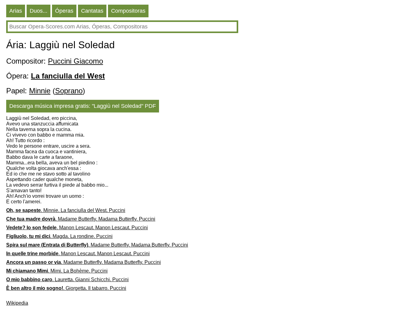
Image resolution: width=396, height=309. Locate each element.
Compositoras (128, 11)
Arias (15, 11)
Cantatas (92, 11)
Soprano (69, 91)
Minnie (39, 91)
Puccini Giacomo (75, 61)
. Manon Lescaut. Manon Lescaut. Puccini (77, 227)
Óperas (64, 11)
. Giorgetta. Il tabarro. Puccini (66, 288)
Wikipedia (17, 303)
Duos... (38, 11)
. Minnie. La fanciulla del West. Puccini (65, 210)
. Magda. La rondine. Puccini (59, 236)
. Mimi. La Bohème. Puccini (57, 270)
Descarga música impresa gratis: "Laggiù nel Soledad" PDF (82, 106)
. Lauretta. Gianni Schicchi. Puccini (67, 279)
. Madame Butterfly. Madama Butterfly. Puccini (80, 219)
